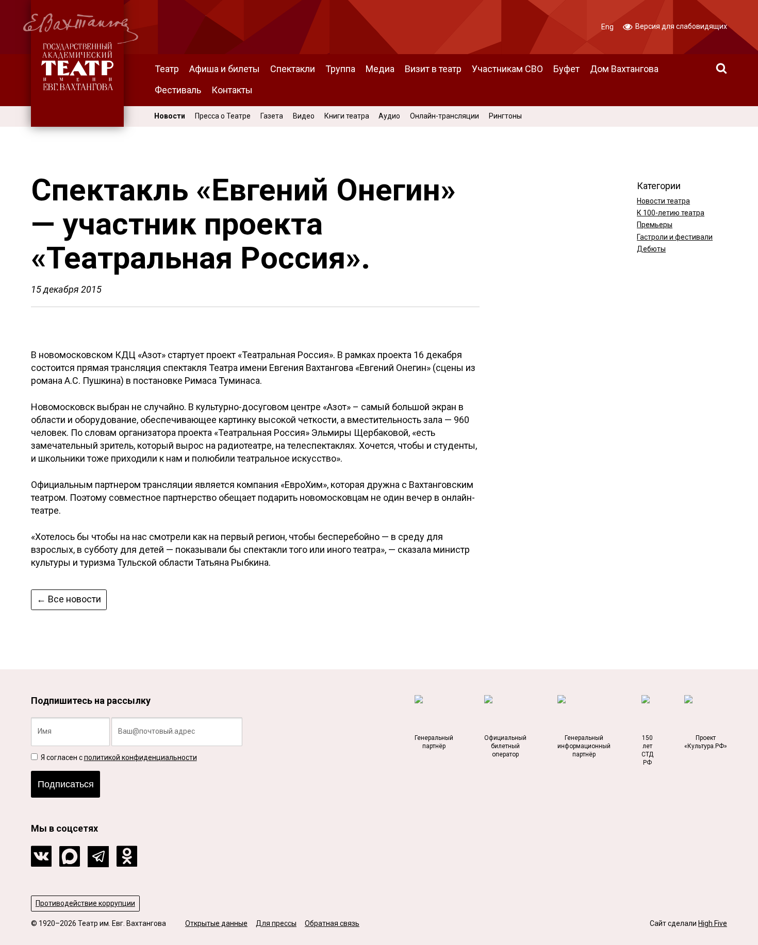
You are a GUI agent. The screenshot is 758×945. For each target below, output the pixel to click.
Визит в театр (433, 68)
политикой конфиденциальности (140, 757)
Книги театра (346, 116)
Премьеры (654, 225)
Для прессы (276, 923)
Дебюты (651, 249)
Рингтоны (505, 116)
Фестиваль (178, 90)
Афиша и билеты (224, 68)
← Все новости (69, 599)
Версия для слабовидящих (680, 26)
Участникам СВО (507, 68)
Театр (167, 68)
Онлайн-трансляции (444, 116)
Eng (607, 27)
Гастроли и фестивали (675, 237)
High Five (712, 923)
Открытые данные (216, 923)
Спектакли (292, 68)
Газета (271, 116)
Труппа (340, 68)
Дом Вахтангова (624, 68)
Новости (169, 116)
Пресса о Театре (223, 116)
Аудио (389, 116)
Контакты (232, 90)
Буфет (566, 68)
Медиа (380, 68)
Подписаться (66, 784)
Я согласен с (118, 757)
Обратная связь (332, 923)
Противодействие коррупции (85, 903)
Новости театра (663, 201)
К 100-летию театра (670, 213)
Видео (304, 116)
